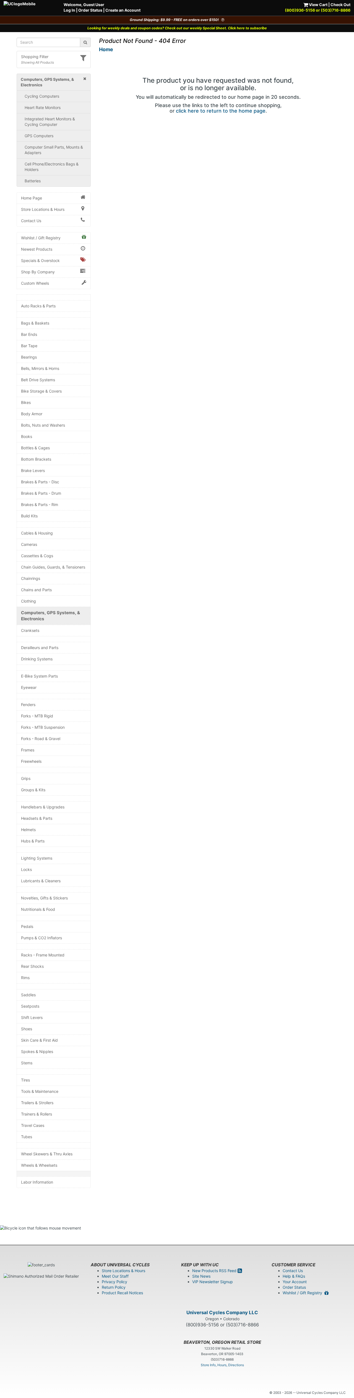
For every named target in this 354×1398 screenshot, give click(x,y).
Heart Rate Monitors (43, 107)
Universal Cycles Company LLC (222, 1312)
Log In (69, 10)
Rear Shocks (32, 966)
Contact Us (31, 220)
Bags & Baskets (35, 323)
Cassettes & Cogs (37, 555)
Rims (25, 977)
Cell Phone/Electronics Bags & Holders (52, 167)
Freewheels (31, 761)
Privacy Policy (114, 1281)
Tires (25, 1080)
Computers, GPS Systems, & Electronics (50, 615)
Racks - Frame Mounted (42, 955)
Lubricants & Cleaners (41, 880)
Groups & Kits (33, 789)
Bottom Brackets (36, 459)
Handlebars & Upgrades (42, 807)
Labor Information (37, 1182)
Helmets (28, 829)
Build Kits (29, 515)
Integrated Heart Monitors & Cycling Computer (50, 121)
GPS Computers (39, 135)
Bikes (26, 402)
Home (106, 49)
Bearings (29, 357)
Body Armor (31, 413)
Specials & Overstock (40, 260)
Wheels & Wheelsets (39, 1165)
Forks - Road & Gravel (40, 738)
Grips (25, 778)
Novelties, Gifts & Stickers (44, 898)
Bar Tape (29, 345)
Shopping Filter (34, 56)
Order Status (90, 10)
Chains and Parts (36, 589)
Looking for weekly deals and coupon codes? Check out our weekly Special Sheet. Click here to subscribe (177, 28)
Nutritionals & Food (38, 909)
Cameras (29, 544)
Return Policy (114, 1287)
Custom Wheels (35, 283)
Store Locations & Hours (42, 209)
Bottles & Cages (35, 447)
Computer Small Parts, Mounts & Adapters (54, 150)
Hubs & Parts (33, 841)
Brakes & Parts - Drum (41, 493)
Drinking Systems (37, 659)
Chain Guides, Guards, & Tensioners (53, 567)
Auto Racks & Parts (38, 306)
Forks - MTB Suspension (43, 727)
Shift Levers (32, 1017)
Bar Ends (29, 334)
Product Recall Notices (122, 1292)
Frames (27, 750)
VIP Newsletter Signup (212, 1281)
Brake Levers (33, 470)
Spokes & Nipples (37, 1051)
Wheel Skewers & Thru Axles (46, 1153)
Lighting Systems (36, 858)
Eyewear (29, 687)
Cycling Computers (42, 96)
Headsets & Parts (36, 818)
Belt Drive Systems (38, 379)
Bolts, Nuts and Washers (43, 425)
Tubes (26, 1136)
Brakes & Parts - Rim (39, 504)
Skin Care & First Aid (39, 1040)
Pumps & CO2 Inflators (41, 937)
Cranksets (30, 630)
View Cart (317, 4)
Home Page (31, 198)
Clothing (28, 601)
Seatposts (30, 1006)
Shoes (26, 1028)
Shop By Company (38, 271)
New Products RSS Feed (215, 1270)
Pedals (27, 926)
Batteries (33, 180)
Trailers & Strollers (37, 1102)
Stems (26, 1062)
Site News (201, 1276)
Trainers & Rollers (36, 1114)
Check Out (340, 4)
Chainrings (30, 578)
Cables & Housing (37, 533)
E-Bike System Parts (39, 676)
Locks (26, 869)
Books (26, 436)
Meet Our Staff (115, 1276)
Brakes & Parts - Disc (40, 481)
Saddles (28, 994)
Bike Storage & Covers (41, 391)
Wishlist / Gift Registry (41, 237)
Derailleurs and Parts (39, 647)
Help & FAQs (294, 1276)
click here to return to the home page (221, 111)
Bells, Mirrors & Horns (40, 368)
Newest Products (36, 249)
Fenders (28, 704)
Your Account (295, 1281)
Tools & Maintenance (39, 1091)
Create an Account (122, 10)
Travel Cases (32, 1125)
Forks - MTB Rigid (37, 716)
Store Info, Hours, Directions (222, 1365)
